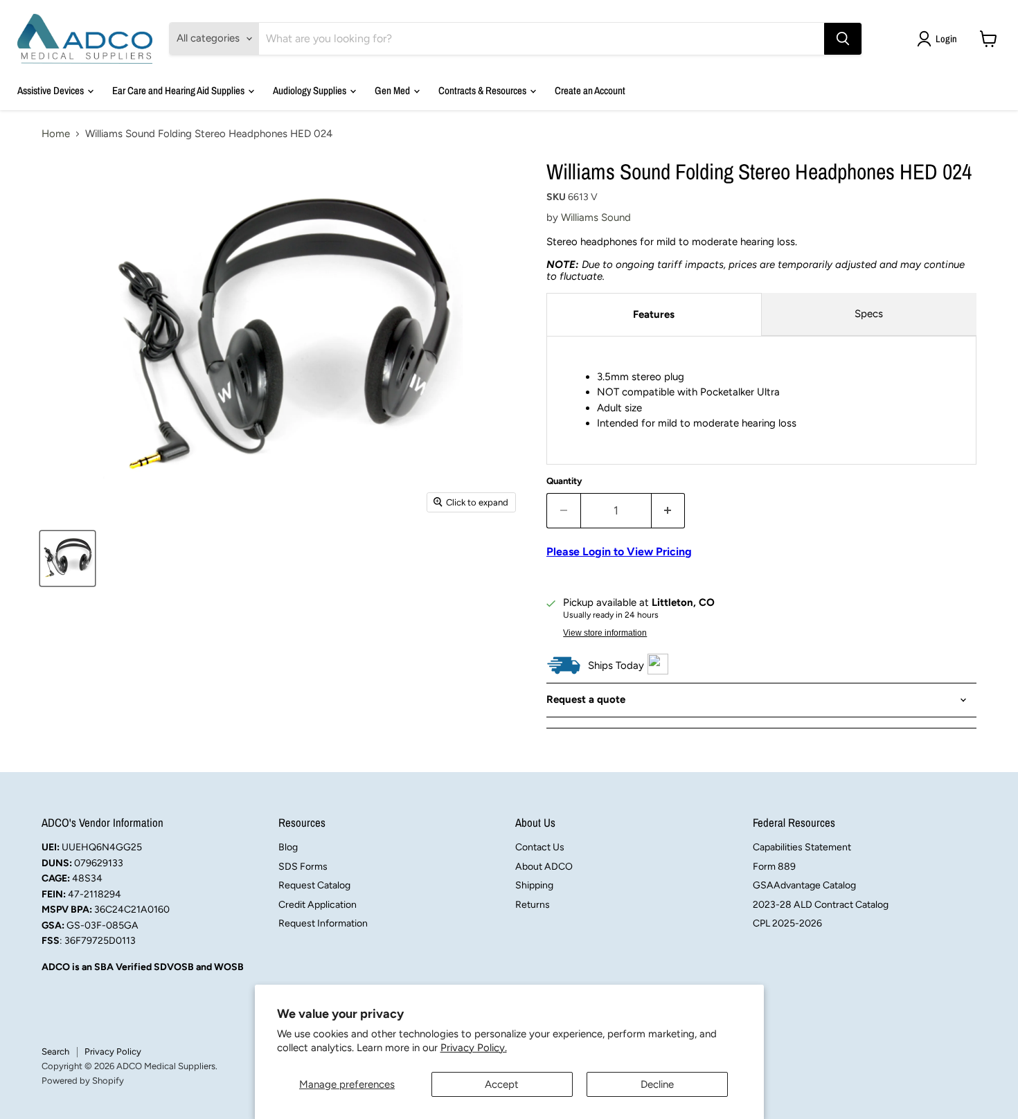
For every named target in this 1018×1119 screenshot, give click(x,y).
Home (56, 134)
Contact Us (539, 847)
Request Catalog (314, 885)
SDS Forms (303, 866)
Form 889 (774, 866)
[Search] (842, 39)
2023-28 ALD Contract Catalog (820, 905)
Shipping (534, 885)
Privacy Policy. (473, 1047)
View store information (605, 633)
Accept (502, 1084)
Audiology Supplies (310, 90)
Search (55, 1051)
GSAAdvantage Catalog (804, 885)
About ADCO (544, 866)
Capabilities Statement (802, 847)
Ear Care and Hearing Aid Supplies (179, 90)
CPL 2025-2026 (787, 923)
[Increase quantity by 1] (669, 510)
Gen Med (393, 90)
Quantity (564, 481)
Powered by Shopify (83, 1080)
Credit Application (317, 905)
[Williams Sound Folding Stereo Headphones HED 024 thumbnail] (67, 558)
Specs (869, 313)
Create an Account (590, 90)
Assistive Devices (51, 90)
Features (654, 314)
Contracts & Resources (483, 90)
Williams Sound (596, 217)
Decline (657, 1084)
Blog (288, 847)
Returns (532, 905)
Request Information (323, 923)
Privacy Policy (112, 1051)
